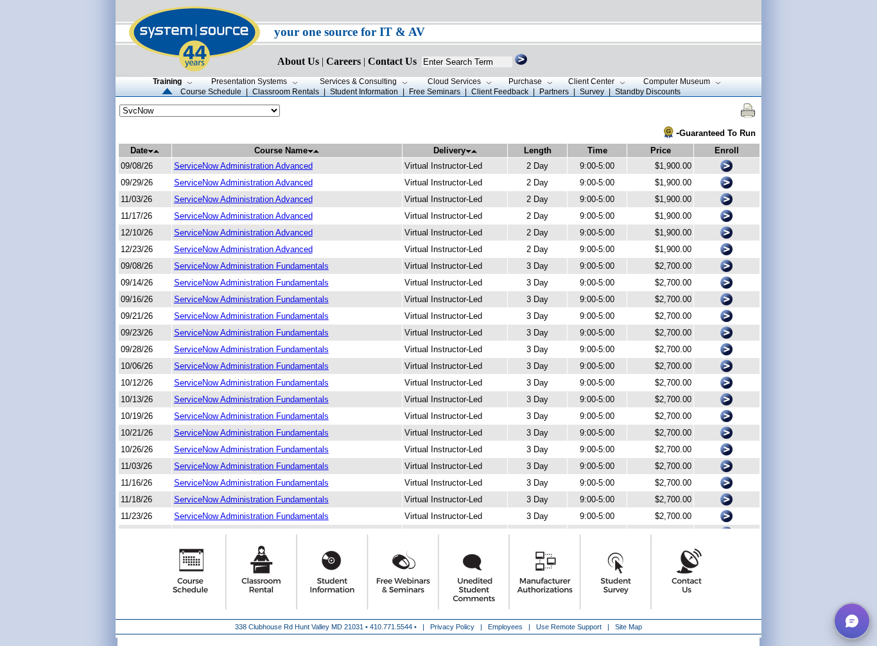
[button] (852, 621)
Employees (505, 627)
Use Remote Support (569, 627)
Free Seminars (434, 91)
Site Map (628, 627)
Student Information (364, 91)
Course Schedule (210, 91)
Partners (554, 91)
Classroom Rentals (285, 91)
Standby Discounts (648, 91)
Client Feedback (499, 91)
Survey (592, 91)
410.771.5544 (391, 627)
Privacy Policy (453, 627)
